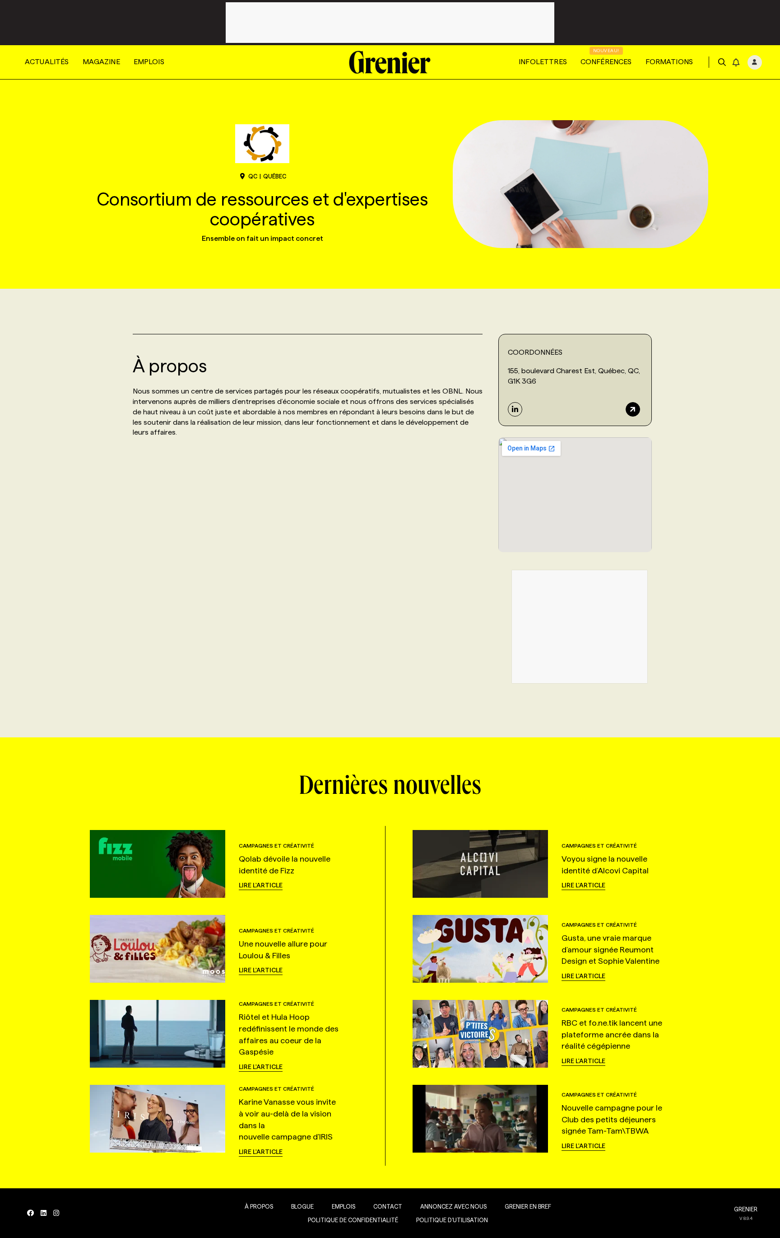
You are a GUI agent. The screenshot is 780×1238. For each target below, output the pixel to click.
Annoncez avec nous (453, 1206)
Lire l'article (261, 885)
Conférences (606, 62)
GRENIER (745, 1209)
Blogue (302, 1206)
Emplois (149, 62)
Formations (669, 62)
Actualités (47, 62)
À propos (259, 1206)
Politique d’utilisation (452, 1220)
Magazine (101, 62)
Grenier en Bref (528, 1206)
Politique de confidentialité (353, 1220)
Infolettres (543, 62)
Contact (387, 1206)
